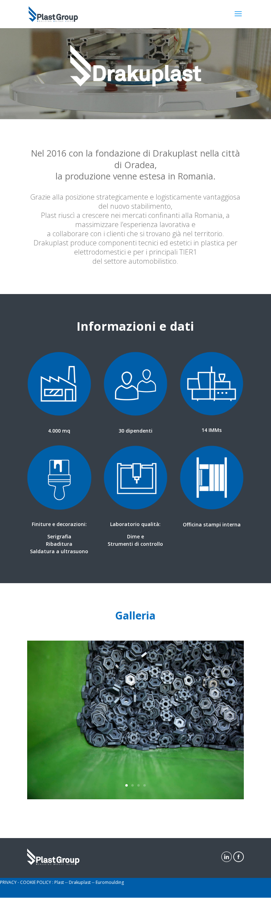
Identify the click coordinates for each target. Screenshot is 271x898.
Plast (59, 882)
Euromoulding (110, 882)
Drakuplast (80, 882)
